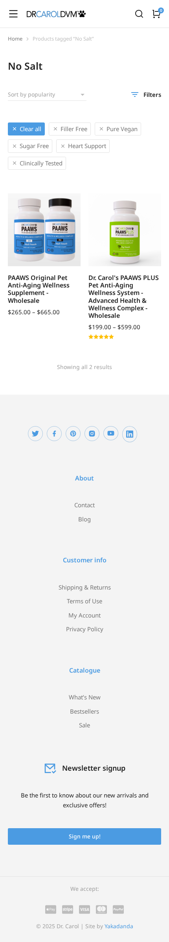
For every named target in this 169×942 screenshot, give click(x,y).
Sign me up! (85, 836)
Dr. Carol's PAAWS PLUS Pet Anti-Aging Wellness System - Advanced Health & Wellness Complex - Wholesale (123, 296)
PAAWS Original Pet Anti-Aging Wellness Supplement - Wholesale (39, 289)
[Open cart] (156, 14)
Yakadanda (119, 926)
